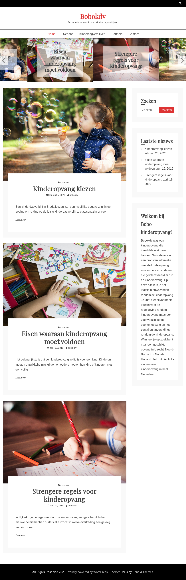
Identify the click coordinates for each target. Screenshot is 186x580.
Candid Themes (142, 572)
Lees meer (20, 219)
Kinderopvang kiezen (64, 188)
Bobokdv (93, 16)
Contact (134, 34)
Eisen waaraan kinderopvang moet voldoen (60, 60)
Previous (4, 60)
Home (51, 34)
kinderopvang (150, 314)
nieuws (65, 182)
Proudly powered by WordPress (87, 572)
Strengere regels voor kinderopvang (126, 59)
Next (182, 60)
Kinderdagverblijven (92, 34)
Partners (117, 34)
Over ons (67, 34)
